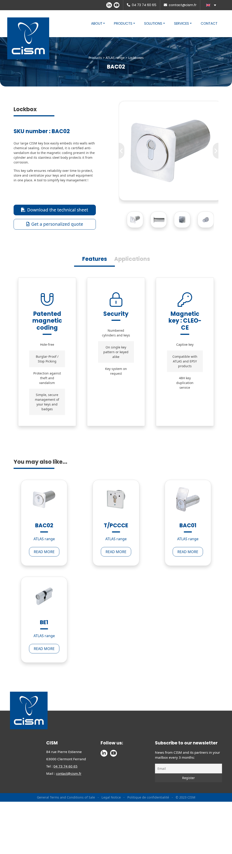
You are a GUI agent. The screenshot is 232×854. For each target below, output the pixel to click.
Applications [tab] (132, 259)
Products (123, 23)
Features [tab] (94, 259)
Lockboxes (136, 57)
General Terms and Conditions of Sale (66, 819)
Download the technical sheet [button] (57, 210)
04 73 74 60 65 (144, 5)
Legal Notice (111, 819)
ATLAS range (115, 57)
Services (181, 23)
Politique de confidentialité (148, 819)
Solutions (153, 23)
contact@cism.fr (182, 5)
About (96, 23)
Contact (209, 23)
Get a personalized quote (57, 224)
